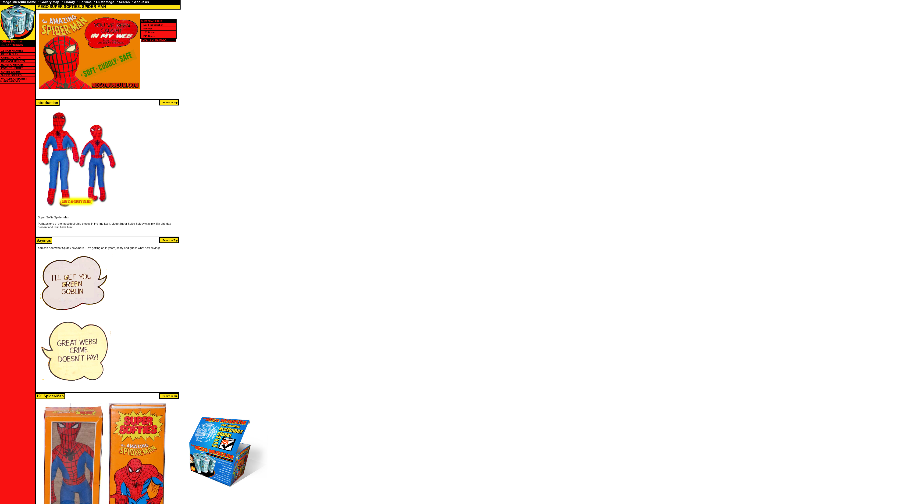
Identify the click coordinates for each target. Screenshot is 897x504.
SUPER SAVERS (11, 71)
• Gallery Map (48, 2)
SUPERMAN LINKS (151, 21)
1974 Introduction (153, 25)
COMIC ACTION (11, 57)
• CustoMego (104, 2)
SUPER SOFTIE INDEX (154, 39)
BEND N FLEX (9, 54)
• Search (123, 2)
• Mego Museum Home (18, 2)
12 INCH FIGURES (12, 50)
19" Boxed (149, 32)
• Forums (84, 2)
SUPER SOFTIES (11, 75)
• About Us (140, 2)
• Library (68, 2)
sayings (148, 28)
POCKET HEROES (12, 68)
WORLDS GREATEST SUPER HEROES (13, 80)
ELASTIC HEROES (12, 64)
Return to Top (170, 102)
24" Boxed (149, 36)
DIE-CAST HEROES (13, 61)
